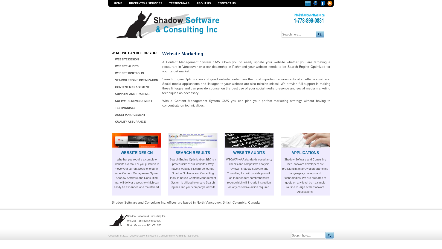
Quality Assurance (130, 121)
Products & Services (145, 3)
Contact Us (227, 3)
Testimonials (179, 3)
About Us (203, 3)
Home (118, 3)
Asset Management (130, 114)
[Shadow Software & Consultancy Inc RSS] (330, 5)
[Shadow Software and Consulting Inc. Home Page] (177, 40)
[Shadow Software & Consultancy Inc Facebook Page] (323, 5)
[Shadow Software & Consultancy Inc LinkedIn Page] (308, 5)
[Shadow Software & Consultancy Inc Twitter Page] (316, 5)
